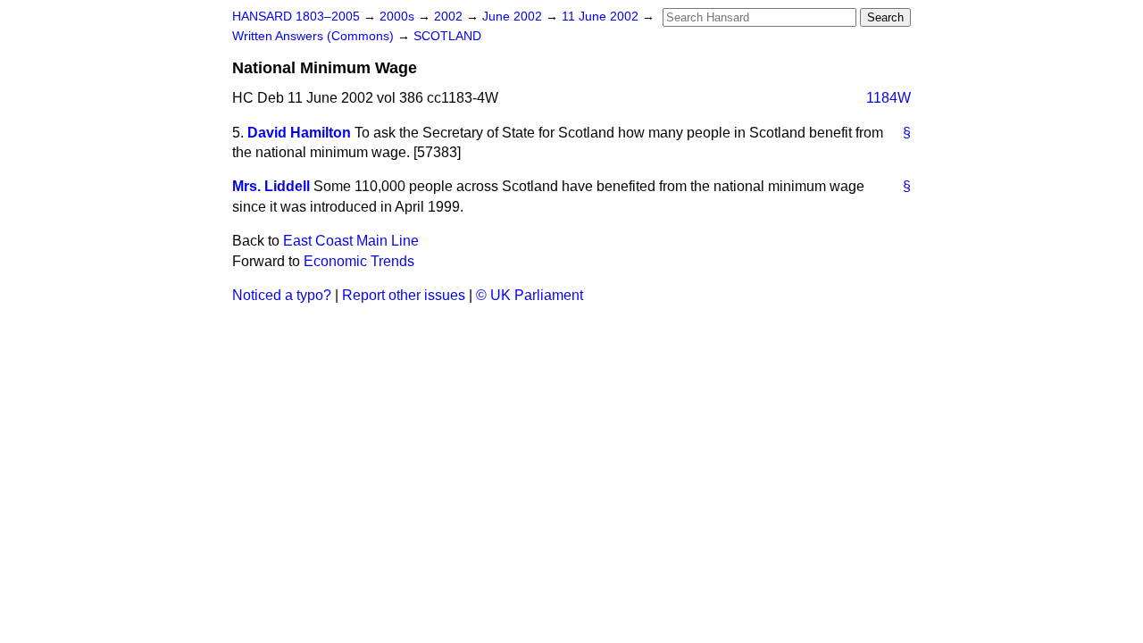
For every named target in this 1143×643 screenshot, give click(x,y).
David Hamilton (299, 132)
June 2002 (514, 16)
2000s (399, 16)
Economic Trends (359, 261)
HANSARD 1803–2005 (296, 16)
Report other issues (403, 295)
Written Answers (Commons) (314, 36)
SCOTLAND (447, 36)
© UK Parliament (529, 295)
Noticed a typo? (281, 295)
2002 (450, 16)
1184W (888, 97)
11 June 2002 (602, 16)
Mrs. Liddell (271, 186)
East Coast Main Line (351, 240)
